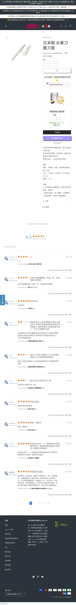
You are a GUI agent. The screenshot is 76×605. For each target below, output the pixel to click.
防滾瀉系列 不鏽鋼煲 (33, 458)
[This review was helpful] (66, 270)
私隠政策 (8, 565)
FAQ (6, 547)
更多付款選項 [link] (57, 143)
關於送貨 (8, 552)
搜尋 (6, 525)
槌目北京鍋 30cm (32, 409)
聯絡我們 (8, 569)
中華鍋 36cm (31, 308)
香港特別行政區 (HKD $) (14, 594)
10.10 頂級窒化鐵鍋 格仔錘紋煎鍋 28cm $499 (40, 488)
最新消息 (8, 534)
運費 (50, 56)
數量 (44, 60)
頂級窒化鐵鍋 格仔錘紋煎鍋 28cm (37, 367)
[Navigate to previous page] (27, 503)
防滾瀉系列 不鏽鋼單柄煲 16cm (36, 388)
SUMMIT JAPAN (57, 597)
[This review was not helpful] (70, 270)
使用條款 (8, 561)
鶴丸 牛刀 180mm (33, 287)
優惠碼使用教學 (10, 543)
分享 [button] (46, 201)
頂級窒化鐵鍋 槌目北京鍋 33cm (36, 341)
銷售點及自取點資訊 (11, 538)
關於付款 (8, 556)
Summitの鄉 (9, 529)
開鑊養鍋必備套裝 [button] (57, 111)
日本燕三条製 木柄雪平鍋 (34, 264)
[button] (6, 26)
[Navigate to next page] (49, 503)
